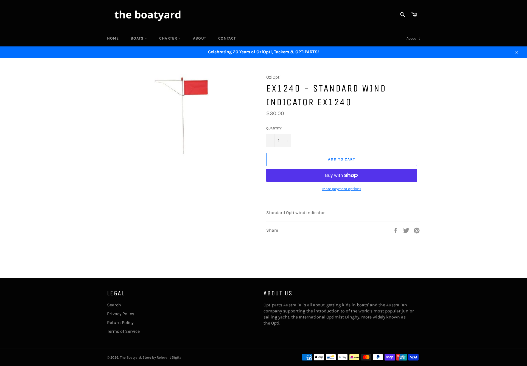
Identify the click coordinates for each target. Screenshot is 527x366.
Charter (168, 38)
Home (113, 38)
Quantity (274, 128)
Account (413, 38)
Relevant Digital (170, 357)
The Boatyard (130, 357)
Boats (138, 38)
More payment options (341, 189)
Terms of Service (123, 331)
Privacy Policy (120, 313)
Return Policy (120, 322)
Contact (227, 38)
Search (114, 304)
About (199, 38)
